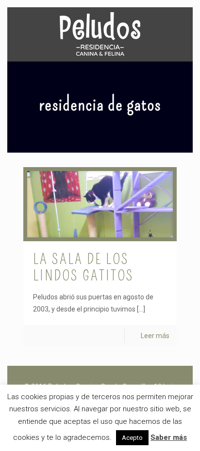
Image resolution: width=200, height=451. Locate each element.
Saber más (168, 437)
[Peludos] (100, 34)
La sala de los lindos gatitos (83, 267)
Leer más (155, 336)
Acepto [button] (132, 437)
